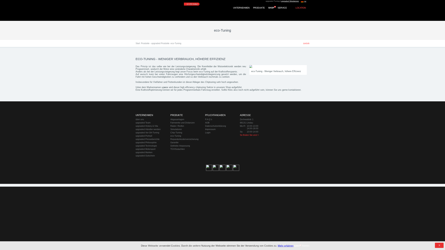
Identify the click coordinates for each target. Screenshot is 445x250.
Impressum (210, 129)
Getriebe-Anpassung (180, 146)
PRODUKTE (259, 8)
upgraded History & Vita (147, 126)
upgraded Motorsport (145, 149)
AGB (207, 123)
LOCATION (301, 8)
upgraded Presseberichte (148, 139)
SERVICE (282, 8)
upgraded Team (143, 123)
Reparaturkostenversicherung (184, 139)
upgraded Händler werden (148, 129)
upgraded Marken (144, 152)
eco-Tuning (175, 136)
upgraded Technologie (146, 146)
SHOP (271, 8)
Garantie (174, 142)
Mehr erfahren (286, 245)
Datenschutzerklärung (215, 126)
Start (138, 43)
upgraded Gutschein (145, 156)
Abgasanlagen (177, 119)
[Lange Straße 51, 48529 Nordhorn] (290, 131)
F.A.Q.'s (208, 119)
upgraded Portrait (144, 136)
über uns (140, 119)
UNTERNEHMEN (241, 8)
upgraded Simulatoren (290, 1)
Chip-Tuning (176, 132)
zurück (306, 43)
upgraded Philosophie (146, 142)
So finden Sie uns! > (249, 135)
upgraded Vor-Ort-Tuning (147, 132)
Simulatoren (176, 129)
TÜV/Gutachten (177, 149)
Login (208, 132)
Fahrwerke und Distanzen (182, 123)
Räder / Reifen (177, 126)
